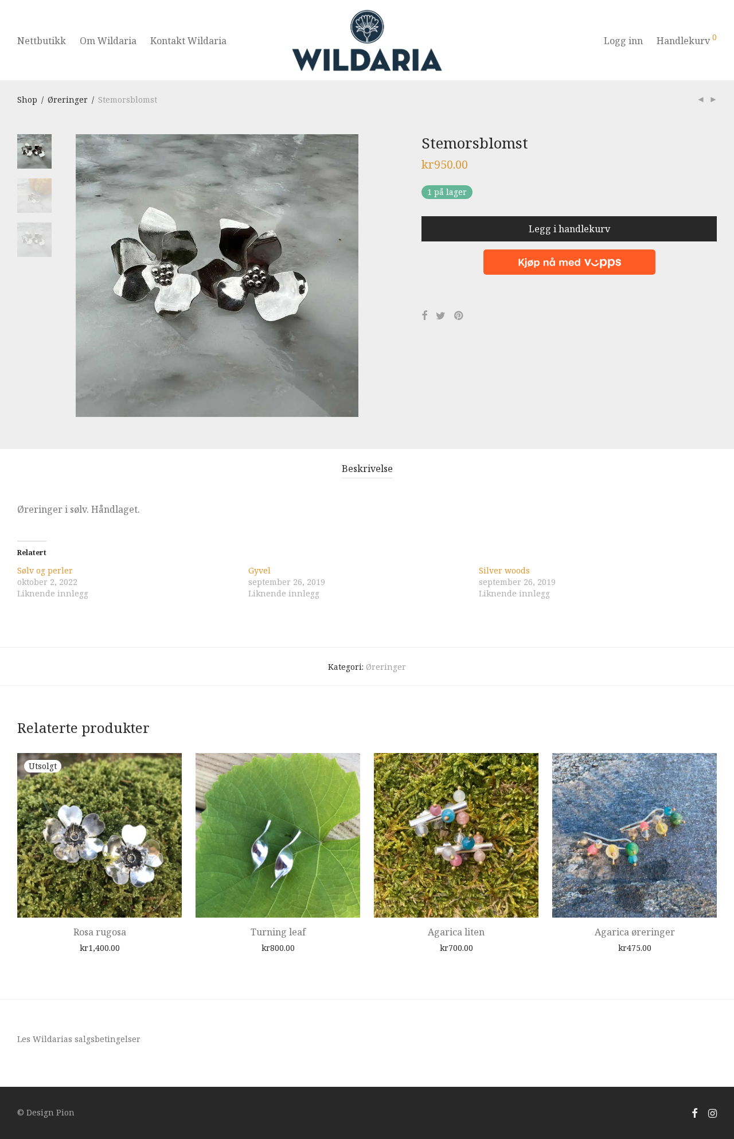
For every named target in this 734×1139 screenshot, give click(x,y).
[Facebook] (694, 1112)
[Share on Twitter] (441, 315)
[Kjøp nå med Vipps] (569, 258)
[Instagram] (712, 1112)
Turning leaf (278, 932)
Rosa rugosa (99, 932)
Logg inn (623, 40)
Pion (65, 1112)
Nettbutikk (41, 40)
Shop (27, 99)
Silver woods (504, 570)
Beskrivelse (367, 468)
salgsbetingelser (107, 1038)
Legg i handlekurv (569, 229)
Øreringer (68, 99)
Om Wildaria (108, 40)
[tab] (367, 468)
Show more (118, 947)
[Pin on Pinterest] (459, 315)
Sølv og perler (45, 570)
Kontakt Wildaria (188, 40)
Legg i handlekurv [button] (253, 947)
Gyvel (259, 570)
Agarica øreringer (635, 932)
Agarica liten (456, 932)
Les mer (74, 947)
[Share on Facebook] (424, 315)
